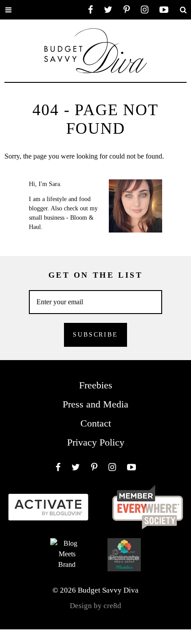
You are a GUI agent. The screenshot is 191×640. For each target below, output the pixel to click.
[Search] (183, 10)
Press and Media (95, 404)
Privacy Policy (95, 442)
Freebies (95, 385)
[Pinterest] (126, 10)
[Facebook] (90, 10)
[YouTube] (164, 10)
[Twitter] (108, 10)
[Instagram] (144, 10)
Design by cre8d (95, 605)
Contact (95, 423)
